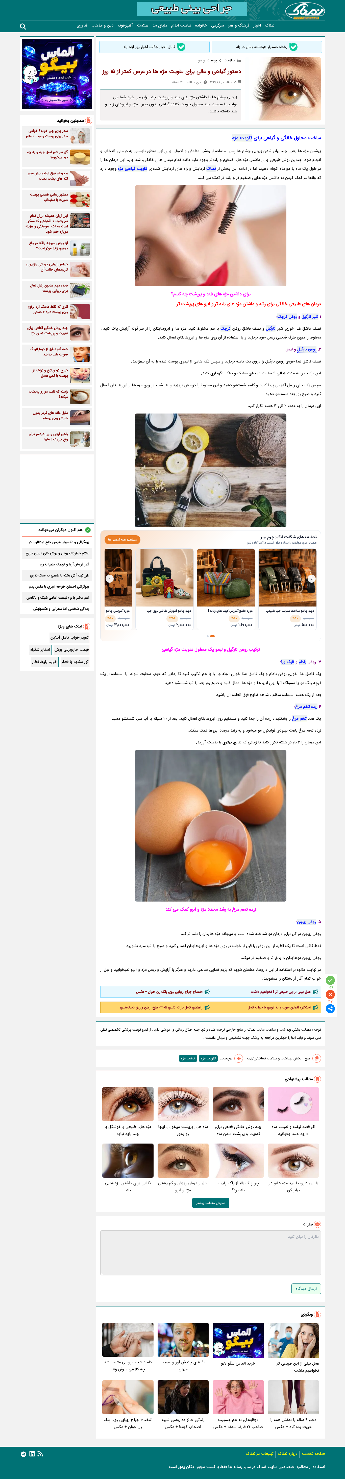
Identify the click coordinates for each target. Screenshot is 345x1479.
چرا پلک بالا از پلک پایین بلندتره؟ (238, 1186)
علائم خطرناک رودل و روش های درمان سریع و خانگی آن (57, 553)
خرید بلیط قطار (44, 662)
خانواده (201, 25)
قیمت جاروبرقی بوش (72, 649)
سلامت (143, 25)
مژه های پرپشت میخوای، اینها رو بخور (183, 1130)
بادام (302, 662)
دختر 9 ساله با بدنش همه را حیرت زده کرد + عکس (293, 1423)
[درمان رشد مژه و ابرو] (210, 470)
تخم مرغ (299, 718)
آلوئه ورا (287, 662)
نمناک (270, 25)
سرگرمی (217, 25)
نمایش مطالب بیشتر (210, 1203)
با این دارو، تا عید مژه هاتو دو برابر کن (293, 1186)
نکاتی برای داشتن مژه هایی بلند (128, 1186)
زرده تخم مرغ (306, 707)
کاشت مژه (188, 1058)
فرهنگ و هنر (238, 25)
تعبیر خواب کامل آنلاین (70, 637)
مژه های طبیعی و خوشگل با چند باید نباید (128, 1130)
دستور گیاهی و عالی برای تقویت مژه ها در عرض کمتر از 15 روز (172, 71)
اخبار (257, 25)
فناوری (82, 25)
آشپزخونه (125, 25)
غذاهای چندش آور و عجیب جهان (183, 1365)
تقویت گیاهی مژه (132, 168)
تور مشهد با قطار (75, 662)
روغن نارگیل (306, 349)
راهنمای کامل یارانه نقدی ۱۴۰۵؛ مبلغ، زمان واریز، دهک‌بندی (161, 1007)
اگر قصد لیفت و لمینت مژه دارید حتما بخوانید (293, 1130)
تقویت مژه (242, 138)
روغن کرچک (287, 316)
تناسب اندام (181, 25)
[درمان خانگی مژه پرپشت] (210, 826)
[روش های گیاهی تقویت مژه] (210, 235)
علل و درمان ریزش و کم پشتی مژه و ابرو (183, 1186)
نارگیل (271, 328)
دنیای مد (160, 25)
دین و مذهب (102, 25)
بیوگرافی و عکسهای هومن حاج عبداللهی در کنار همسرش (59, 542)
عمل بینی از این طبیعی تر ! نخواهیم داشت (281, 991)
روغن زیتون (306, 922)
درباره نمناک (288, 1453)
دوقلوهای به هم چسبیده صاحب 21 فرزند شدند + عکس (238, 1423)
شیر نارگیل (310, 316)
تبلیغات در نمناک (260, 1453)
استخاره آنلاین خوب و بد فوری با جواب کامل (279, 1007)
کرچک (225, 328)
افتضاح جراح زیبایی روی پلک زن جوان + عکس (169, 991)
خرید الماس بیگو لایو (238, 1363)
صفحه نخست (313, 1453)
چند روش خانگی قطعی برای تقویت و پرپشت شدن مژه (238, 1130)
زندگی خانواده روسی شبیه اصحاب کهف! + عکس (183, 1423)
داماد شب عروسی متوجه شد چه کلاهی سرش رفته (128, 1365)
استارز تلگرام (40, 649)
